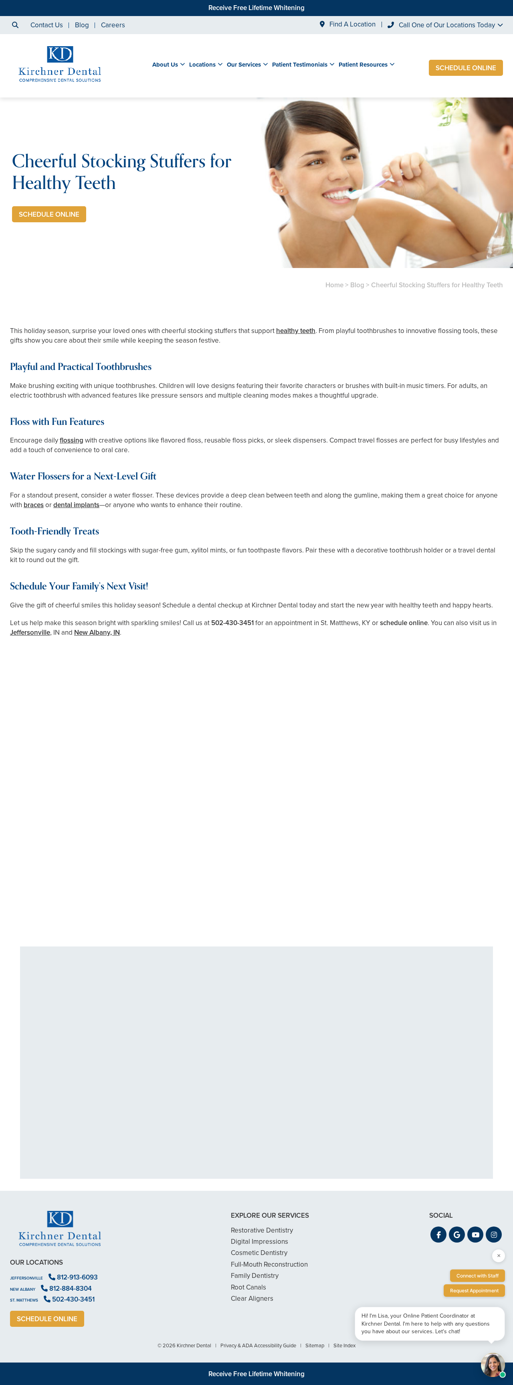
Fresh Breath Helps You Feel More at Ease (256, 880)
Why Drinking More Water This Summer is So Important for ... (423, 880)
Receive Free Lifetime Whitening (256, 8)
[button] (438, 1235)
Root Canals (248, 1287)
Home (334, 285)
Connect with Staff (477, 1276)
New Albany (22, 1289)
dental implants (76, 505)
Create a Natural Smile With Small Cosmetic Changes (89, 880)
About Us (165, 65)
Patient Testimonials (299, 65)
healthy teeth (295, 331)
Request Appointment (474, 1291)
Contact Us (46, 25)
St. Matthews (24, 1300)
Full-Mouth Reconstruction (269, 1264)
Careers (113, 25)
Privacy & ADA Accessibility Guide (258, 1345)
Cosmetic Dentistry (259, 1253)
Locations (202, 65)
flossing (71, 440)
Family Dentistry (255, 1276)
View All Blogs (256, 936)
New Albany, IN (97, 633)
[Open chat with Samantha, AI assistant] (493, 1365)
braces (34, 505)
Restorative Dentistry (262, 1230)
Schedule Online (466, 68)
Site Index (344, 1345)
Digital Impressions (259, 1242)
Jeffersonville (30, 633)
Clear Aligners (252, 1299)
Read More (34, 902)
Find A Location (352, 24)
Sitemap (314, 1345)
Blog (82, 25)
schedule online (404, 623)
